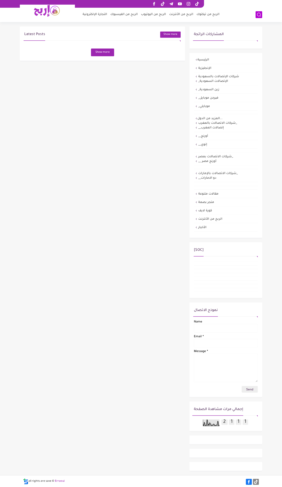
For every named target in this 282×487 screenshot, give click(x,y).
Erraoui (60, 481)
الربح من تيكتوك (208, 14)
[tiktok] (162, 4)
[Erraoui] (47, 11)
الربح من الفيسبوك (124, 14)
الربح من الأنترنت (181, 14)
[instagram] (188, 4)
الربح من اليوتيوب (153, 14)
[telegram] (171, 4)
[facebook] (154, 4)
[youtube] (179, 4)
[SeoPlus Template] (25, 481)
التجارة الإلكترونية (95, 14)
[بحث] (259, 14)
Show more (170, 34)
